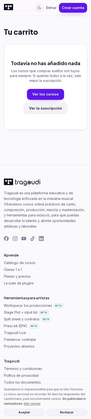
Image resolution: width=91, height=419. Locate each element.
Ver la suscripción (45, 108)
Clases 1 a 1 (13, 269)
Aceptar (24, 412)
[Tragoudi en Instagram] (15, 238)
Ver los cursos (45, 94)
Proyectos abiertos (19, 346)
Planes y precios (17, 276)
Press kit (20, 326)
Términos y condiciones (23, 369)
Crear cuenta (73, 8)
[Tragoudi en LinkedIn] (41, 238)
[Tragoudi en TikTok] (32, 238)
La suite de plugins (19, 283)
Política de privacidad (21, 375)
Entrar (51, 8)
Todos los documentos (22, 382)
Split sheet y (27, 319)
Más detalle (32, 403)
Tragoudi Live (15, 333)
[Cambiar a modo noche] (39, 7)
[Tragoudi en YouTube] (23, 238)
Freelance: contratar (20, 339)
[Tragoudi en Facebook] (6, 238)
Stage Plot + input (25, 312)
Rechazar (67, 412)
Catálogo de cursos (19, 263)
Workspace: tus (33, 305)
